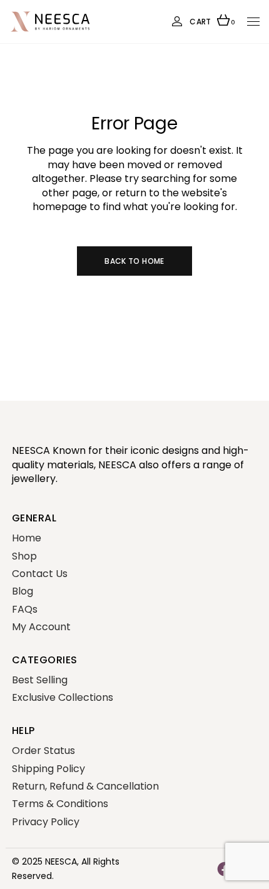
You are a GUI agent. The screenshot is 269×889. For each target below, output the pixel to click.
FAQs (25, 609)
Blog (22, 591)
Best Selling (40, 680)
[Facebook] (224, 868)
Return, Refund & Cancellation (85, 786)
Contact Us (40, 573)
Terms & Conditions (60, 803)
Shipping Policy (48, 768)
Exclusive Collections (62, 697)
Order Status (43, 750)
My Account (41, 627)
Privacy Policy (45, 822)
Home (26, 538)
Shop (24, 556)
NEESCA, (62, 861)
